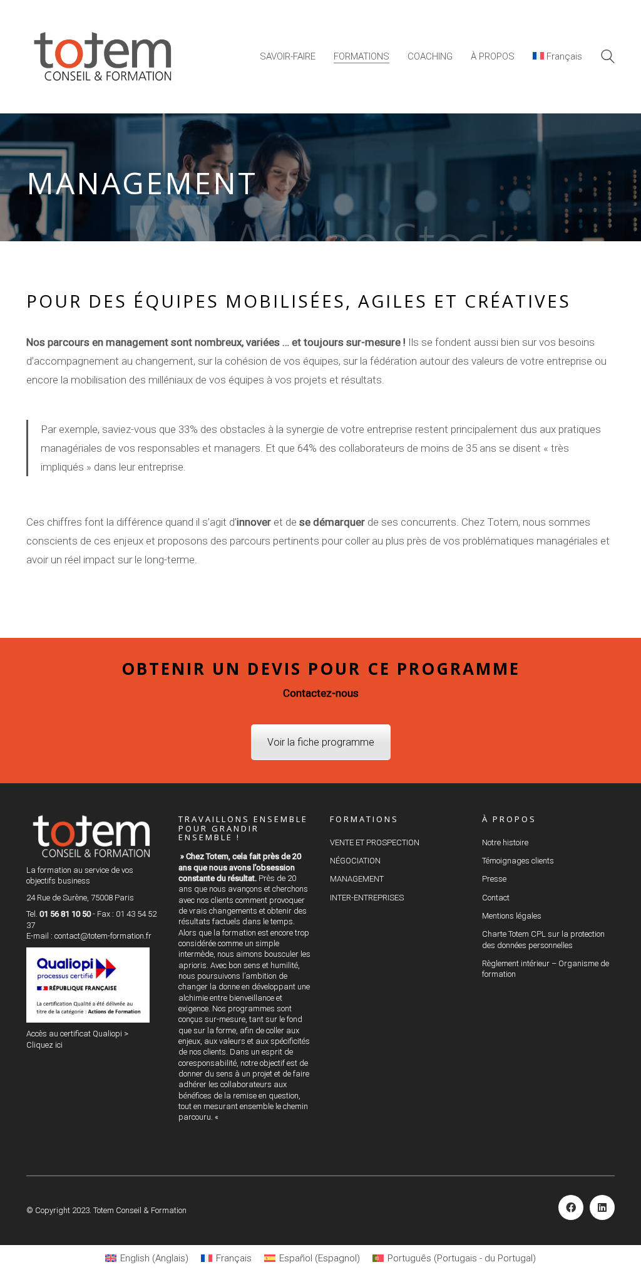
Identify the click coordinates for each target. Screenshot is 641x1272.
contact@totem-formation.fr (102, 936)
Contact (496, 897)
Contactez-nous (321, 693)
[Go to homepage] (104, 56)
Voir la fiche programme (320, 742)
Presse (494, 879)
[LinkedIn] (602, 1207)
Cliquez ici (44, 1045)
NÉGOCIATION (355, 860)
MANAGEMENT (357, 879)
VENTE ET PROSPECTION (374, 842)
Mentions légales (511, 915)
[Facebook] (570, 1207)
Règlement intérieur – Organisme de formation (545, 969)
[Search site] (608, 58)
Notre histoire (505, 842)
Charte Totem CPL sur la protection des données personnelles (543, 939)
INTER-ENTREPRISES (367, 897)
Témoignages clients (518, 860)
